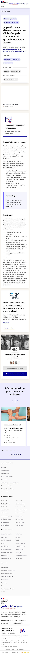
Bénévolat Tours (5, 513)
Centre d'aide (4, 567)
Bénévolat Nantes (20, 522)
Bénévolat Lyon (5, 510)
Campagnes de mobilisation (8, 589)
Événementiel (4, 492)
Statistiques (4, 592)
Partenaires (4, 583)
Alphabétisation (5, 473)
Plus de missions (14, 454)
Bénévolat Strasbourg (6, 516)
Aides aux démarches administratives (10, 483)
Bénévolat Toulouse (20, 504)
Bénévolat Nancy (5, 522)
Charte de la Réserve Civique (8, 570)
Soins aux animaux (5, 470)
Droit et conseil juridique (7, 486)
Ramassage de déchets (6, 476)
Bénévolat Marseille (20, 513)
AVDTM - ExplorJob (6, 540)
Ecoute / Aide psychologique (8, 489)
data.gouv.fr (17, 623)
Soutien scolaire (5, 479)
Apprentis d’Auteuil (6, 558)
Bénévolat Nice (5, 525)
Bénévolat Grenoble (20, 507)
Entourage (18, 552)
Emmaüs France (5, 546)
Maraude (3, 467)
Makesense (4, 537)
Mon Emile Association (21, 555)
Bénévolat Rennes (5, 507)
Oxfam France (19, 534)
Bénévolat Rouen (5, 504)
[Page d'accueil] (15, 4)
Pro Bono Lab (19, 558)
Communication (5, 579)
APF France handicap (6, 549)
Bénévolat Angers (20, 519)
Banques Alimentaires (6, 534)
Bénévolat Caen (19, 525)
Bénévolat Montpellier (21, 510)
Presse (2, 586)
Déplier (5, 322)
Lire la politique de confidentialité (9, 646)
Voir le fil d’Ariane (5, 11)
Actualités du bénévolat (7, 576)
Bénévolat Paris (5, 501)
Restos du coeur (19, 549)
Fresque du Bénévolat (6, 573)
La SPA (2, 543)
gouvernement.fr (19, 620)
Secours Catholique (20, 546)
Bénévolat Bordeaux (6, 519)
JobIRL (17, 540)
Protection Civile (5, 555)
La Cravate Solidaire (20, 543)
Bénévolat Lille (19, 501)
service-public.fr (5, 623)
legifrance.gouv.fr (6, 620)
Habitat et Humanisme (6, 552)
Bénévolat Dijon (19, 516)
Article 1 (18, 537)
